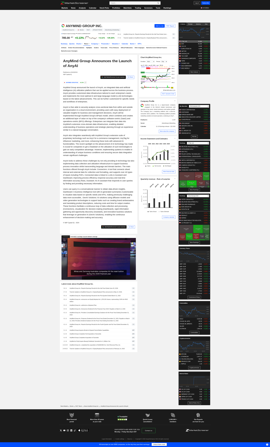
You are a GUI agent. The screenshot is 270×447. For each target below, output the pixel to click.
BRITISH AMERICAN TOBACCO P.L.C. (191, 163)
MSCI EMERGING (186, 66)
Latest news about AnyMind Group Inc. (77, 284)
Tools (158, 8)
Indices (183, 24)
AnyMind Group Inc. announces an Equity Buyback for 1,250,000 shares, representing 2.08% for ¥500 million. (99, 300)
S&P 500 (183, 51)
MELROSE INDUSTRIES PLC (189, 146)
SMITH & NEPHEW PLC (188, 160)
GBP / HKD (183, 288)
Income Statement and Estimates (154, 139)
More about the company (167, 131)
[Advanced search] (158, 3)
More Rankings (194, 190)
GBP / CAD (183, 281)
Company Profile (147, 101)
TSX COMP (184, 56)
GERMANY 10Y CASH (187, 394)
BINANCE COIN (185, 361)
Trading (138, 8)
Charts (78, 44)
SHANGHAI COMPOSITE (188, 58)
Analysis (82, 8)
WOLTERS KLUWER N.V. (188, 213)
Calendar (92, 8)
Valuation (115, 44)
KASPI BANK (185, 112)
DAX (182, 44)
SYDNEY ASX (185, 63)
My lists (194, 136)
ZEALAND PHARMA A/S (188, 204)
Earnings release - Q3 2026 (167, 126)
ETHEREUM (184, 356)
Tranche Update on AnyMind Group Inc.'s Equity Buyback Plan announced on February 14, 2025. (97, 348)
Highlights (89, 47)
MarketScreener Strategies (69, 51)
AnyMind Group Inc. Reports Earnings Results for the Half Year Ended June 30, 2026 (146, 34)
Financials (105, 44)
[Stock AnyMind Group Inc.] (85, 82)
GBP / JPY (183, 293)
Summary (64, 44)
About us (129, 439)
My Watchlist (183, 106)
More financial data (168, 171)
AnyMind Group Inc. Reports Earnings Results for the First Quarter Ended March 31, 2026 (95, 295)
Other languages (139, 47)
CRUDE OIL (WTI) (185, 321)
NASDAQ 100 (185, 53)
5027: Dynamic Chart (168, 94)
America (198, 24)
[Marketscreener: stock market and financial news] (74, 3)
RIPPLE (183, 364)
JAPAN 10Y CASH (186, 396)
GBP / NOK (183, 276)
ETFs (139, 44)
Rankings (167, 8)
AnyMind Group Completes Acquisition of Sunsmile (84, 337)
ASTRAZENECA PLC (187, 149)
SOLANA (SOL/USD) (187, 359)
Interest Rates (184, 373)
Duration (143, 61)
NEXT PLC (184, 151)
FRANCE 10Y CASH (187, 399)
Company (95, 44)
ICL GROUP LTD (186, 130)
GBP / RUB (183, 271)
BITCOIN (183, 354)
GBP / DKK (183, 279)
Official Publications (127, 47)
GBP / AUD (183, 283)
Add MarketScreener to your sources (114, 77)
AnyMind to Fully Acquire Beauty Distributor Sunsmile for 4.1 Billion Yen (90, 341)
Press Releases (114, 47)
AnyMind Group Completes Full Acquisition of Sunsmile (85, 334)
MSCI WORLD (185, 68)
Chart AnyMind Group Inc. (151, 57)
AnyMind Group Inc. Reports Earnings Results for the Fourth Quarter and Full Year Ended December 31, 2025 (99, 325)
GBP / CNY (183, 286)
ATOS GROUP (185, 123)
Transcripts (104, 47)
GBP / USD (183, 264)
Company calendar (168, 217)
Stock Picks (104, 8)
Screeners (148, 8)
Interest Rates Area (194, 403)
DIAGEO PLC (185, 167)
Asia (206, 24)
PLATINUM (183, 328)
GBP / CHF (183, 269)
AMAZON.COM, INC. (187, 126)
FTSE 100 (184, 41)
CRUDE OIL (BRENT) (186, 324)
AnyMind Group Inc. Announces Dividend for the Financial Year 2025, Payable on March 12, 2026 (97, 309)
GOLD (181, 319)
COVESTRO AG (185, 119)
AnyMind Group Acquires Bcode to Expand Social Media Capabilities (89, 330)
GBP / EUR (183, 266)
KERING (183, 218)
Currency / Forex (185, 248)
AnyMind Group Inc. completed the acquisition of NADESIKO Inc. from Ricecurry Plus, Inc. (95, 345)
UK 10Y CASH (185, 389)
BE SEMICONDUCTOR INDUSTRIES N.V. (191, 220)
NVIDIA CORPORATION (188, 110)
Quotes (72, 44)
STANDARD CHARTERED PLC (190, 170)
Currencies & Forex (194, 297)
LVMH (183, 128)
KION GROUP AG (186, 207)
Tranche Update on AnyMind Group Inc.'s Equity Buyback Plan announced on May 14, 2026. (146, 38)
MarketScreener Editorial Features (156, 47)
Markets (64, 8)
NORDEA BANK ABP (187, 114)
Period (158, 61)
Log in (197, 3)
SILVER (182, 326)
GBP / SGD (183, 291)
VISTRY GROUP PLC (187, 199)
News (73, 8)
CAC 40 (183, 46)
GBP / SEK (183, 274)
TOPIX (183, 61)
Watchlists (127, 8)
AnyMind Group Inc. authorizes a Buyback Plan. (83, 305)
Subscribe (205, 3)
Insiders (96, 47)
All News (63, 47)
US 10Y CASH (185, 392)
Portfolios (116, 8)
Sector (132, 44)
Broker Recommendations (76, 47)
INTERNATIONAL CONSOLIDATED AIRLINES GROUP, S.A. (191, 156)
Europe (190, 24)
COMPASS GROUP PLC (188, 165)
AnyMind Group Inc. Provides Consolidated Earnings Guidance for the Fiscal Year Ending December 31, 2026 (99, 314)
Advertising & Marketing (168, 123)
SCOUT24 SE (185, 209)
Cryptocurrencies (185, 338)
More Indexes (194, 72)
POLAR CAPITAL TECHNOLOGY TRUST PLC (191, 154)
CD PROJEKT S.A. (186, 223)
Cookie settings (119, 439)
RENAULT (184, 215)
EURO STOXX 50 (186, 48)
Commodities (184, 303)
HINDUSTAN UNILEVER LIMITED (191, 117)
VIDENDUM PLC (186, 133)
